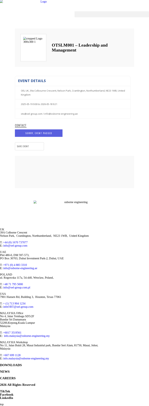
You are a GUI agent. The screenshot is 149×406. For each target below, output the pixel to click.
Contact (21, 126)
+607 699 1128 (12, 355)
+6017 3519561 (12, 332)
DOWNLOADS (11, 365)
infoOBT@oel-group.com (18, 306)
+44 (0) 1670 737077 (15, 242)
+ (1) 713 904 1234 (14, 303)
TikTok (5, 391)
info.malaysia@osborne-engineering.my (27, 335)
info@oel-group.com (15, 245)
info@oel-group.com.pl (16, 287)
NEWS (5, 371)
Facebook (6, 394)
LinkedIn (6, 398)
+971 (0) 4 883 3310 (15, 264)
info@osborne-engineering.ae (20, 268)
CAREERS (8, 378)
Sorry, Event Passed (38, 133)
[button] (111, 14)
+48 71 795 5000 (13, 284)
